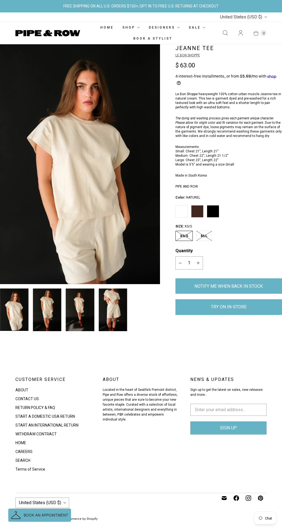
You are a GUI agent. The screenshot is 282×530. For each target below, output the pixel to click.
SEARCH (22, 460)
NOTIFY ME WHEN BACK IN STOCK (228, 286)
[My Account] (240, 33)
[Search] (225, 33)
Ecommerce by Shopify (80, 519)
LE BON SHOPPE (187, 55)
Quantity (184, 250)
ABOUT (21, 390)
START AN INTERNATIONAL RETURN (46, 425)
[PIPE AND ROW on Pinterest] (260, 498)
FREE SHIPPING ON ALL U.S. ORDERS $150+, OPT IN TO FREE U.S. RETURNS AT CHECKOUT (141, 6)
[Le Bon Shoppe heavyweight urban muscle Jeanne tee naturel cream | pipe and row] (80, 164)
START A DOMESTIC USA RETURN (45, 416)
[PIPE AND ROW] (47, 33)
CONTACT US (27, 399)
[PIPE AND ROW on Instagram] (248, 498)
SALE (194, 27)
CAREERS (23, 451)
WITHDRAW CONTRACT (36, 434)
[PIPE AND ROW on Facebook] (236, 498)
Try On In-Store (228, 306)
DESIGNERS (162, 27)
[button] (39, 515)
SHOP (128, 27)
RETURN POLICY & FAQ (35, 407)
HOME (106, 27)
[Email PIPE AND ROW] (224, 498)
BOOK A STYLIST (152, 38)
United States (241, 17)
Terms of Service (30, 469)
